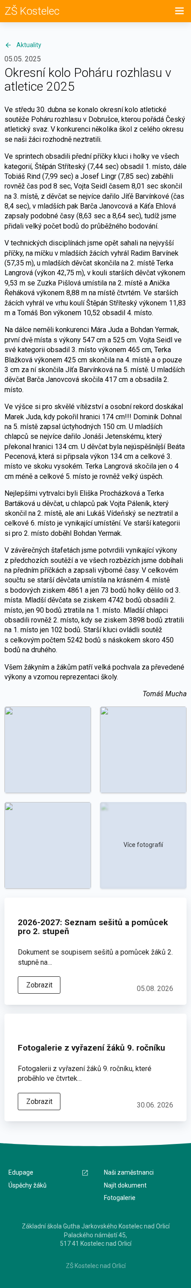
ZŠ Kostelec (32, 11)
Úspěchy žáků (27, 1185)
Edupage (20, 1172)
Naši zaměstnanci (129, 1172)
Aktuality (28, 44)
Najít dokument (125, 1185)
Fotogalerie (119, 1197)
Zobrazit (39, 985)
